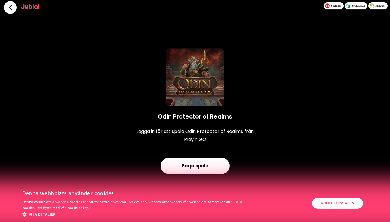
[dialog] (195, 203)
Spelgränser (358, 5)
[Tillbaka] (10, 7)
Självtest (380, 5)
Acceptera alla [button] (337, 203)
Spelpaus (336, 5)
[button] (133, 214)
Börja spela (195, 165)
